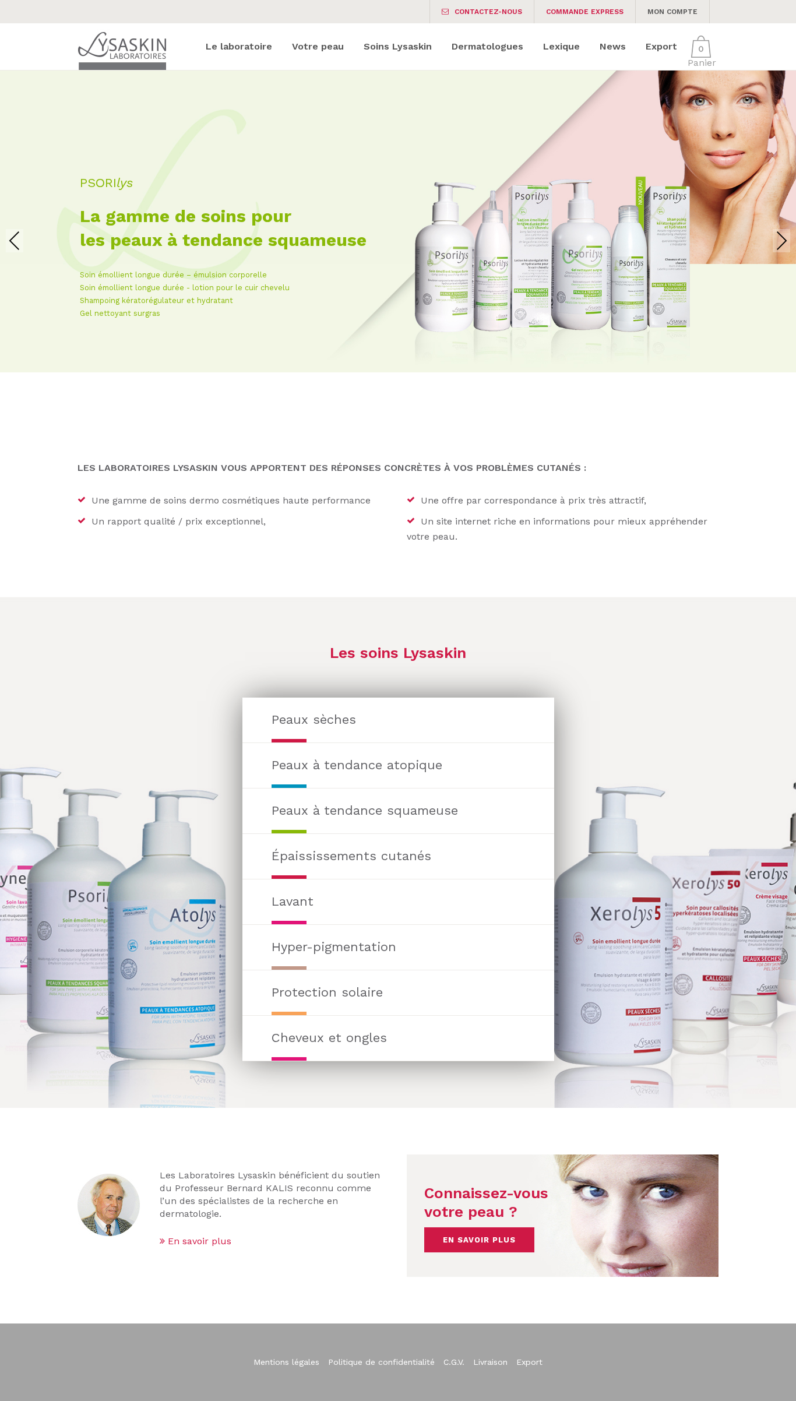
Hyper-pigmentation (334, 946)
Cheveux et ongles (329, 1037)
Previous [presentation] (14, 240)
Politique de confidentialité (381, 1362)
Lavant (293, 901)
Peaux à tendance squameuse (365, 810)
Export (529, 1362)
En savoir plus (198, 1241)
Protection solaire (327, 992)
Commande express (585, 12)
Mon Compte (672, 12)
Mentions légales (286, 1362)
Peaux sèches (314, 719)
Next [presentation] (781, 240)
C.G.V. (453, 1362)
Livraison (490, 1362)
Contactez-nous (488, 12)
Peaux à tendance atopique (357, 765)
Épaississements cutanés (351, 856)
